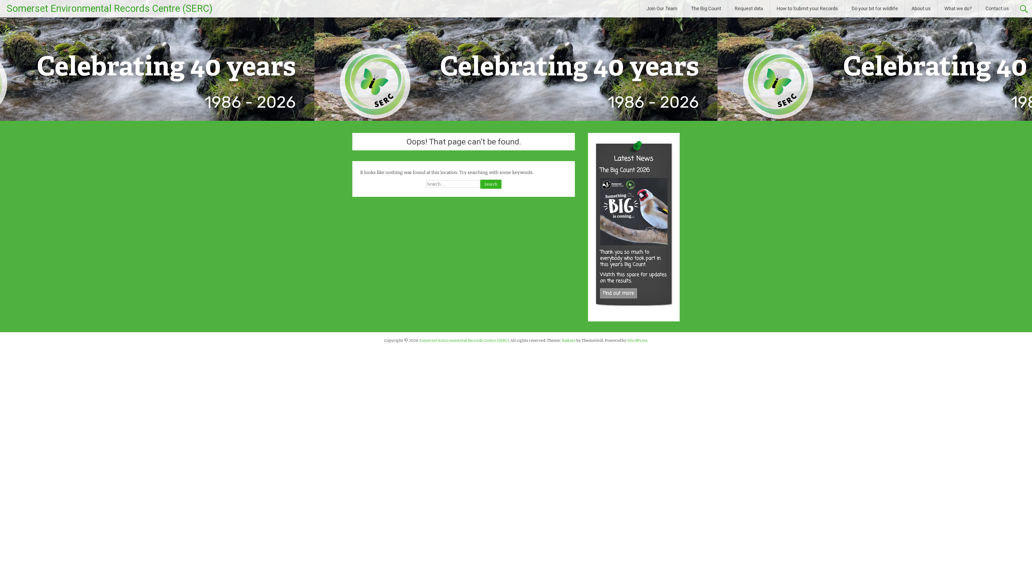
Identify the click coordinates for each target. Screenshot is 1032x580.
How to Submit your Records (807, 8)
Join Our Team (661, 8)
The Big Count (706, 8)
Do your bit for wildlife (875, 8)
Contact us (997, 8)
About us (921, 8)
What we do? (958, 8)
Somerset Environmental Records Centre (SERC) (110, 8)
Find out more (618, 293)
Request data (749, 8)
